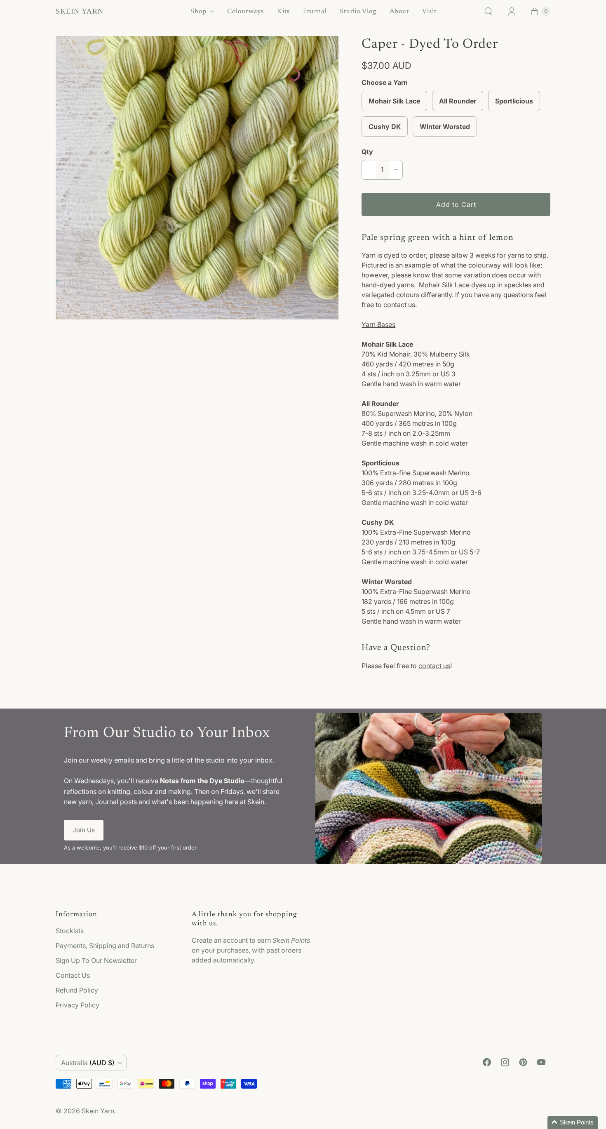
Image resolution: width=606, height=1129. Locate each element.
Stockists (70, 931)
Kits (283, 11)
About (399, 11)
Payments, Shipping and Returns (105, 945)
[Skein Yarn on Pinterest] (523, 1062)
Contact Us (73, 975)
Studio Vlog (358, 11)
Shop (198, 11)
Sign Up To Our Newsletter (96, 960)
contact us (434, 666)
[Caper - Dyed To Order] (197, 177)
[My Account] (511, 11)
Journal (314, 11)
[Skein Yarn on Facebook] (487, 1062)
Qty (367, 152)
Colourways (245, 11)
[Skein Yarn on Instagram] (505, 1062)
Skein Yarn (98, 1111)
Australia (88, 1063)
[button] (572, 1122)
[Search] (488, 11)
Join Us (84, 830)
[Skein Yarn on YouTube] (541, 1062)
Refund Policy (77, 990)
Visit (429, 11)
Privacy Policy (77, 1005)
